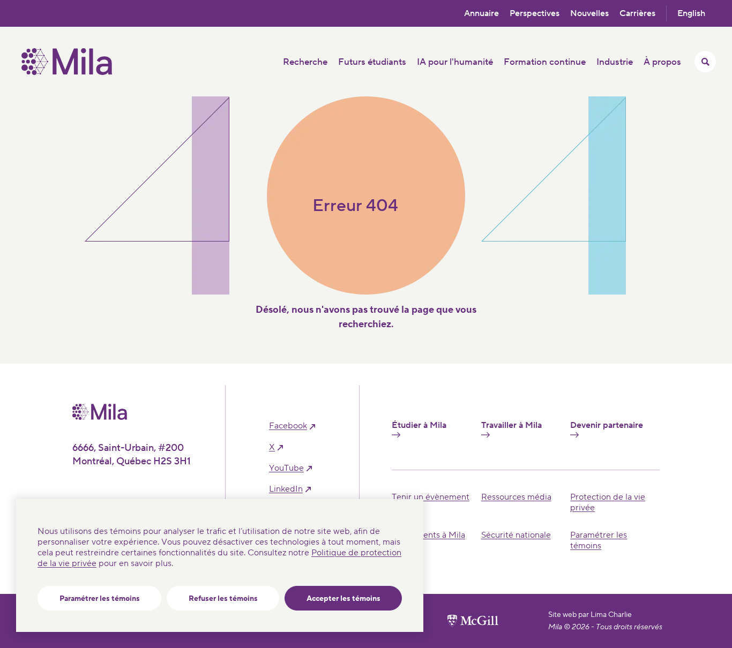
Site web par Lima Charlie (590, 615)
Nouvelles (589, 13)
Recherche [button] (305, 62)
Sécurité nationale (516, 535)
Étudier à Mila (419, 425)
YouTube (286, 468)
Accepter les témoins (343, 599)
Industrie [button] (614, 62)
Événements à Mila (428, 535)
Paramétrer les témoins (99, 599)
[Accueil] (66, 72)
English (691, 13)
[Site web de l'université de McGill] (472, 621)
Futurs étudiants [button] (372, 62)
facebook (288, 426)
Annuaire (481, 13)
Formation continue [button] (545, 62)
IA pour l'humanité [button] (455, 62)
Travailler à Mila (511, 425)
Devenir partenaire (606, 425)
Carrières (637, 13)
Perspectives (534, 13)
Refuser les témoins (223, 599)
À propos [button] (662, 62)
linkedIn (286, 489)
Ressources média (516, 497)
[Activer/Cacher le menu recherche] (705, 61)
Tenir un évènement (430, 497)
